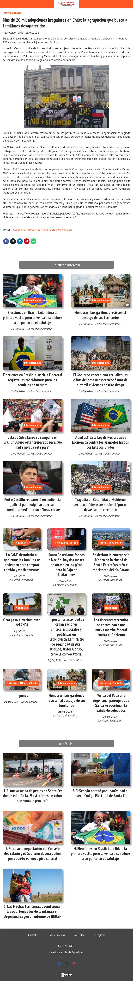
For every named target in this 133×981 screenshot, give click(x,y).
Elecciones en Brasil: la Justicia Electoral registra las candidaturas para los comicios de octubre (32, 379)
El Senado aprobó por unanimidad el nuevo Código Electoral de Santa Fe (102, 793)
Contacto (32, 935)
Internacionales (12, 12)
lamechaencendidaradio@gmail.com (66, 952)
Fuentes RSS (79, 935)
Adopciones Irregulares (26, 229)
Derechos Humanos (61, 229)
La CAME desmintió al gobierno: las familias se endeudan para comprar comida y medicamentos (22, 562)
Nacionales (22, 542)
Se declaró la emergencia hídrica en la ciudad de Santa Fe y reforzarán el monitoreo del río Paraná (111, 562)
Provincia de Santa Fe (66, 542)
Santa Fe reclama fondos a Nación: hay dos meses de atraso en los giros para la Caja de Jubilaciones (66, 564)
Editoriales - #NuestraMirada (22, 683)
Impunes (22, 695)
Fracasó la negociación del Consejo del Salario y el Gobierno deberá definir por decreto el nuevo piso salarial (32, 853)
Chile (45, 229)
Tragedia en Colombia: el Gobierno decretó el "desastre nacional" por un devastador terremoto (100, 504)
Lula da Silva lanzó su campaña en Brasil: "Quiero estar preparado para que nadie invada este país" (32, 442)
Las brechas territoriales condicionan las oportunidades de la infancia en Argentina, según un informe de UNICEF (32, 911)
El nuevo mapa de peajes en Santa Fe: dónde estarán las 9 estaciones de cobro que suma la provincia (32, 795)
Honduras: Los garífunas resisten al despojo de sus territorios (100, 315)
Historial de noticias (55, 935)
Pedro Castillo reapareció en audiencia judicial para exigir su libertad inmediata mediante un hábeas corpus (32, 504)
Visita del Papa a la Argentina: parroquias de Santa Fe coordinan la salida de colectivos (111, 703)
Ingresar (101, 935)
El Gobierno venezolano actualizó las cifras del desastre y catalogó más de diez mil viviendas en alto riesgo (100, 379)
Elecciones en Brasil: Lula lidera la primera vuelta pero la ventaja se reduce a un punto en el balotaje (32, 317)
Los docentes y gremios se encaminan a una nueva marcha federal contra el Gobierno (111, 627)
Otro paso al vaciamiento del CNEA (22, 622)
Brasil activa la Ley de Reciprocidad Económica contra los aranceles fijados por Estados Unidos (100, 442)
